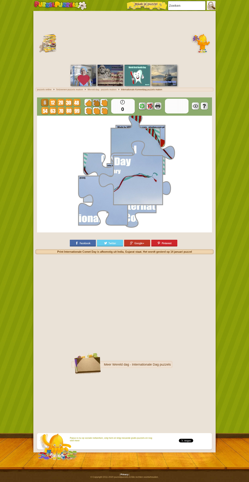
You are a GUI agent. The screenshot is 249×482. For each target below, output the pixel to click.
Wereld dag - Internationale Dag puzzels (141, 364)
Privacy (124, 474)
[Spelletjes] (60, 5)
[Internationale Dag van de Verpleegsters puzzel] (83, 85)
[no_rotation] (150, 106)
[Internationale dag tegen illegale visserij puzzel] (164, 85)
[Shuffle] (142, 106)
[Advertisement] (124, 37)
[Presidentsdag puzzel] (110, 85)
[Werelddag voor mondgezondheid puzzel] (137, 85)
